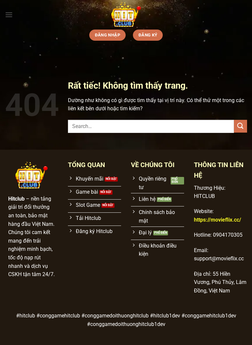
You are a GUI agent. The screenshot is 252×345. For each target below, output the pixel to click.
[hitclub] (126, 15)
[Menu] (9, 15)
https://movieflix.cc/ (217, 220)
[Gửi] (240, 126)
